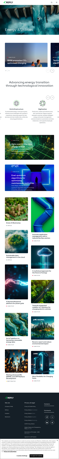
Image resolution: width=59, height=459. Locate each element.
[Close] (57, 440)
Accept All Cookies (36, 455)
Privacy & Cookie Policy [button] (30, 406)
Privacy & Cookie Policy (10, 451)
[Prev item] (48, 97)
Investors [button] (7, 413)
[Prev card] (48, 71)
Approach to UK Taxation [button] (30, 436)
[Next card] (52, 71)
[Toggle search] (51, 2)
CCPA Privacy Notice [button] (29, 423)
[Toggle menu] (56, 2)
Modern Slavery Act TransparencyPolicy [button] (33, 428)
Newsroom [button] (7, 416)
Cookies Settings (22, 455)
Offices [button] (7, 410)
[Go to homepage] (8, 2)
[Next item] (52, 97)
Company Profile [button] (9, 406)
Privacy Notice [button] (31, 410)
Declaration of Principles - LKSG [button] (32, 433)
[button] (49, 404)
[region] (29, 449)
